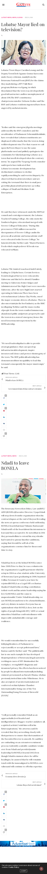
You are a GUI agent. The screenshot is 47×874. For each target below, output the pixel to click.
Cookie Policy (13, 867)
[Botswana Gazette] (23, 4)
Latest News (6, 17)
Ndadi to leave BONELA (15, 465)
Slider (20, 17)
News (14, 17)
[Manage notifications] (41, 869)
